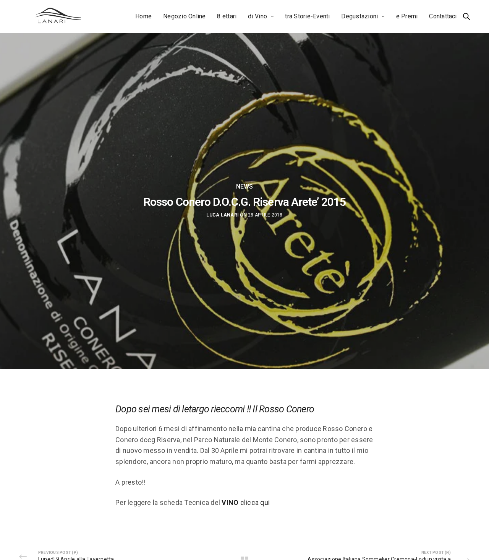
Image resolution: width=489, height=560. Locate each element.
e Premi (407, 16)
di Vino (257, 16)
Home (143, 16)
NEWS (244, 187)
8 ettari (226, 16)
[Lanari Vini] (58, 16)
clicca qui (246, 502)
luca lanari (222, 215)
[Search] (466, 16)
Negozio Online (184, 16)
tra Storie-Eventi (307, 16)
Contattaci (443, 16)
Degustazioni (359, 16)
